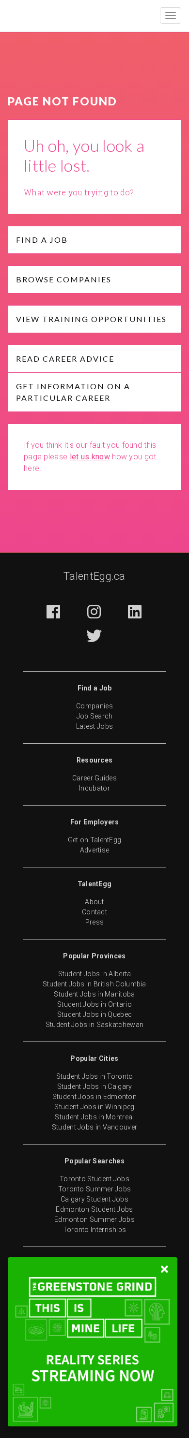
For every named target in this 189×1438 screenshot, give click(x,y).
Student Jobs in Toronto (94, 1076)
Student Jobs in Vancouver (95, 1127)
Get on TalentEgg (95, 840)
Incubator (94, 788)
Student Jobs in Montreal (94, 1117)
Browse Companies (63, 279)
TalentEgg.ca (94, 576)
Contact (94, 912)
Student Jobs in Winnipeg (94, 1107)
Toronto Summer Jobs (94, 1189)
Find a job (42, 239)
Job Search (95, 716)
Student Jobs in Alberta (94, 974)
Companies (94, 706)
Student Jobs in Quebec (94, 1014)
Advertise (95, 850)
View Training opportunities (91, 318)
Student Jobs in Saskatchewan (94, 1024)
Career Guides (94, 778)
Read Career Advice (65, 358)
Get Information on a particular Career (73, 392)
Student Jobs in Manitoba (94, 994)
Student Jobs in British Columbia (94, 984)
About (94, 902)
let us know (90, 456)
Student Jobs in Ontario (94, 1004)
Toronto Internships (94, 1229)
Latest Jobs (94, 726)
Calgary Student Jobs (94, 1199)
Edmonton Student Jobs (94, 1209)
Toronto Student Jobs (94, 1179)
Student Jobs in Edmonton (94, 1097)
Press (94, 922)
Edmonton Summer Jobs (94, 1219)
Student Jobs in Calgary (94, 1086)
